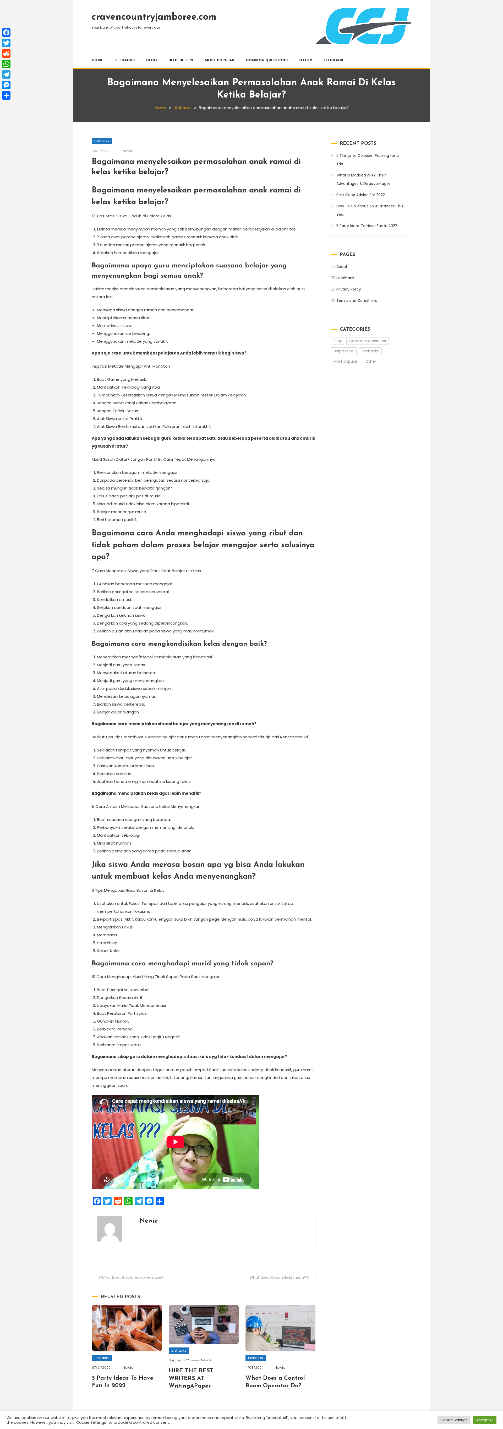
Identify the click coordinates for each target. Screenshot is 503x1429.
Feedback (333, 60)
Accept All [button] (484, 1419)
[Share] (6, 95)
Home (97, 60)
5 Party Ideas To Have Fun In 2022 (366, 225)
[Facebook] (6, 32)
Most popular (219, 60)
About (341, 266)
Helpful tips (180, 60)
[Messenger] (6, 85)
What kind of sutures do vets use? (132, 1277)
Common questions (267, 60)
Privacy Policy (348, 289)
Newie (128, 150)
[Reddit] (6, 53)
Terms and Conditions (356, 300)
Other (305, 60)
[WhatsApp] (6, 64)
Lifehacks (124, 60)
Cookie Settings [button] (454, 1419)
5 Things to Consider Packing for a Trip (367, 159)
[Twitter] (6, 43)
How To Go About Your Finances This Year (369, 210)
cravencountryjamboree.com (154, 17)
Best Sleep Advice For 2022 (360, 194)
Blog (151, 60)
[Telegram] (6, 74)
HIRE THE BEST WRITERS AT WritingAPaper (191, 1378)
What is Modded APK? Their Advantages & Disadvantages (363, 179)
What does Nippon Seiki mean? (277, 1277)
